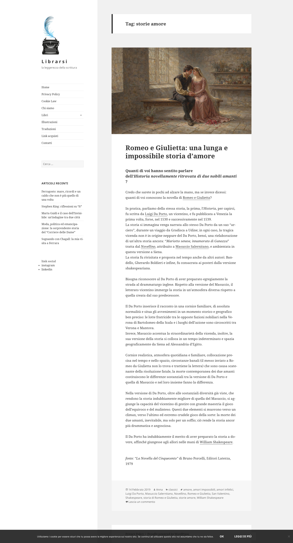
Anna (159, 489)
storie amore (187, 498)
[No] (288, 536)
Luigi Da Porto (156, 214)
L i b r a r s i (54, 61)
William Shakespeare (216, 442)
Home (45, 87)
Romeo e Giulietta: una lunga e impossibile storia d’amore (176, 151)
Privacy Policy (51, 94)
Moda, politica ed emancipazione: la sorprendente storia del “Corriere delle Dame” (60, 228)
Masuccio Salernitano (192, 246)
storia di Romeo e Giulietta (160, 498)
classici (173, 489)
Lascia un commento (142, 502)
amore (187, 489)
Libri (45, 115)
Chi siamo (48, 108)
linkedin (47, 269)
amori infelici (225, 489)
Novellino (148, 246)
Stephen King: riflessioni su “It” (62, 206)
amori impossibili (204, 489)
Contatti (47, 143)
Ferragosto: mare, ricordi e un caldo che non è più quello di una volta (61, 195)
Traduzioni (49, 129)
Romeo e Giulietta (196, 197)
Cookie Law (49, 101)
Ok (222, 536)
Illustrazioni (49, 122)
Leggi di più (243, 536)
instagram (48, 265)
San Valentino (220, 493)
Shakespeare (133, 498)
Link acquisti (50, 136)
